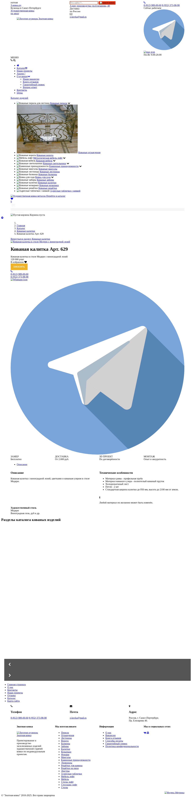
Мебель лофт (67, 776)
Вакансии (110, 735)
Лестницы (66, 738)
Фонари (65, 754)
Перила (65, 732)
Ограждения (67, 735)
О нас (10, 687)
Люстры (65, 771)
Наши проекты (24, 71)
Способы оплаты (114, 741)
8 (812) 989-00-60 (19, 718)
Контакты (22, 90)
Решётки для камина (71, 765)
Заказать (19, 267)
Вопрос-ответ (30, 87)
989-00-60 (152, 5)
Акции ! (21, 73)
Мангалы (30, 585)
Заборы (65, 746)
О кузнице (22, 76)
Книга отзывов (31, 82)
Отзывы (11, 695)
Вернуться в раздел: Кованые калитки (30, 239)
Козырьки (66, 752)
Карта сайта (13, 701)
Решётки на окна (70, 768)
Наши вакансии (31, 79)
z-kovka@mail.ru (78, 17)
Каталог (21, 68)
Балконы (65, 743)
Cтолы (64, 787)
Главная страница (16, 684)
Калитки (65, 749)
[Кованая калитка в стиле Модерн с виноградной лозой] (40, 241)
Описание (22, 464)
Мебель (65, 779)
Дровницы (66, 762)
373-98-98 (171, 5)
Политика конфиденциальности (122, 746)
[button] (97, 664)
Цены (20, 92)
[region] (97, 603)
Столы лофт (67, 782)
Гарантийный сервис (34, 84)
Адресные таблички (71, 773)
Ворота (65, 741)
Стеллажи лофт (69, 784)
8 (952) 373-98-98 (38, 718)
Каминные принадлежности (75, 760)
